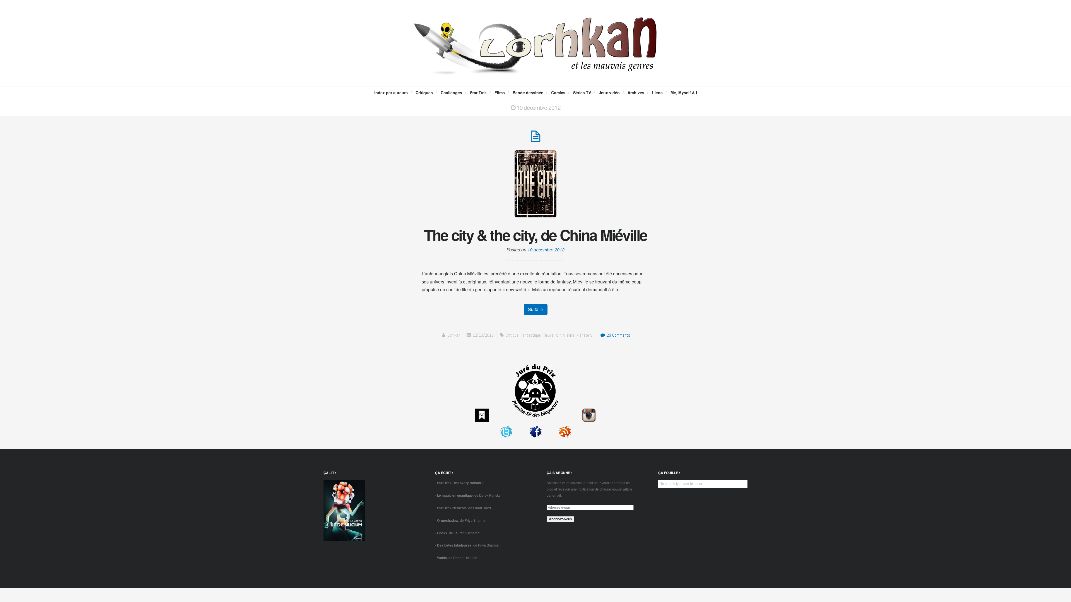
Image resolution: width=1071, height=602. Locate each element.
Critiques (424, 92)
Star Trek (478, 92)
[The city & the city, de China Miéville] (535, 139)
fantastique (530, 335)
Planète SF (585, 335)
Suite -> (535, 309)
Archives (636, 92)
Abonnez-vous (560, 519)
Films (500, 92)
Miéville (569, 335)
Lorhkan (453, 335)
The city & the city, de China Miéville (535, 234)
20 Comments (618, 335)
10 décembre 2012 (546, 249)
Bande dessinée (528, 92)
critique (512, 335)
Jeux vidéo (609, 92)
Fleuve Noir (552, 335)
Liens (657, 92)
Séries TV (582, 92)
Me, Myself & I (683, 92)
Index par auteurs (391, 92)
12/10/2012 (483, 335)
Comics (558, 92)
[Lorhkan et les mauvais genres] (535, 70)
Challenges (451, 92)
